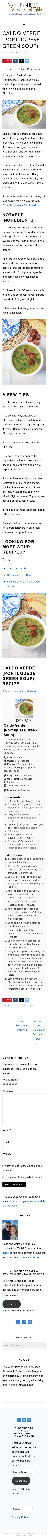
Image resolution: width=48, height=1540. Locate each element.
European (14, 1006)
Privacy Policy (20, 1517)
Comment (9, 1091)
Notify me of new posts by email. (23, 1177)
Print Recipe (34, 69)
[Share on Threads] (21, 61)
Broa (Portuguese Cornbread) (19, 205)
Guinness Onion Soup (19, 575)
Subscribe (11, 1304)
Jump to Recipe (16, 69)
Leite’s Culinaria (28, 691)
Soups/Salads (30, 1006)
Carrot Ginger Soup (18, 568)
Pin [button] (30, 720)
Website (7, 1154)
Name (6, 1130)
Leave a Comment (26, 53)
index (5, 1252)
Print (21, 720)
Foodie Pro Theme (24, 1535)
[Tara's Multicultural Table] (24, 16)
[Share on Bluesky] (27, 61)
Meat (19, 1006)
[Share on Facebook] (15, 61)
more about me (30, 1257)
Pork (23, 1006)
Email (6, 1142)
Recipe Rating (10, 1079)
